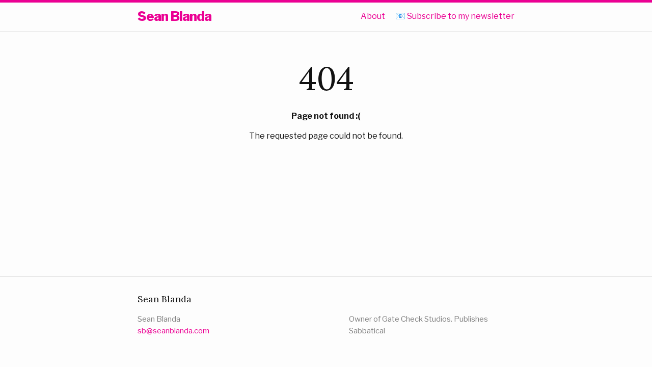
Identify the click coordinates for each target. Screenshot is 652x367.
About (373, 16)
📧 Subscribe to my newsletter (454, 16)
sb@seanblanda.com (173, 330)
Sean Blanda (174, 16)
